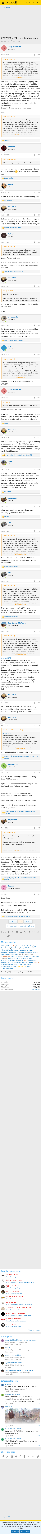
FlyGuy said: (7, 291)
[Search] (38, 2)
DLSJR (19, 1429)
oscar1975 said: (8, 59)
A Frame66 (22, 958)
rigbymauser (5, 966)
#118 (38, 773)
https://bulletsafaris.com (13, 1293)
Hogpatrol (35, 956)
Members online (8, 942)
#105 (38, 242)
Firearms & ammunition (13, 1344)
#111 (38, 470)
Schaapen (8, 1384)
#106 (38, 286)
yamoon (29, 958)
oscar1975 (6, 41)
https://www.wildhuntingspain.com (17, 1299)
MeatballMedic (21, 956)
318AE (3, 946)
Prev (13, 922)
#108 (38, 355)
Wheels (19, 952)
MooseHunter (13, 958)
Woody (7, 948)
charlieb (28, 964)
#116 (38, 703)
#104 (38, 215)
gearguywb (17, 962)
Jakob (13, 956)
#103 (38, 193)
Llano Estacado (33, 948)
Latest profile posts (9, 1381)
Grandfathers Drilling (13, 1355)
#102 (38, 155)
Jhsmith (13, 966)
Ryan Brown (15, 948)
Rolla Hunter (28, 946)
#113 (38, 531)
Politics (7, 1347)
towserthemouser (20, 950)
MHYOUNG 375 (10, 1429)
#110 (38, 438)
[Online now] (5, 210)
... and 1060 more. (7, 968)
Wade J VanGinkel (7, 964)
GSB (7, 946)
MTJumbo (9, 950)
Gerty (29, 966)
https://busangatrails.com (14, 1277)
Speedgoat (15, 954)
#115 (38, 631)
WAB (17, 960)
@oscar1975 (6, 658)
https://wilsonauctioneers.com (15, 1321)
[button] (3, 2)
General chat (9, 1352)
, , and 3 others (21, 812)
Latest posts (6, 1336)
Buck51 (10, 962)
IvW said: (6, 402)
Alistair (3, 950)
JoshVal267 (35, 989)
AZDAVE (17, 1394)
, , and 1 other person (21, 757)
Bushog (16, 964)
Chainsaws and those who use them (19, 1370)
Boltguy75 (23, 948)
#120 (38, 894)
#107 (38, 325)
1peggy (22, 964)
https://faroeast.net (12, 1310)
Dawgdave (8, 1407)
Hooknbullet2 (5, 954)
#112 (38, 506)
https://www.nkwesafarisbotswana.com (18, 1304)
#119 (38, 828)
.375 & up (8, 1367)
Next (27, 922)
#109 (38, 398)
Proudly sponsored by (11, 1271)
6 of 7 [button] (20, 922)
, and (13, 228)
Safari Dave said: (8, 159)
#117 (38, 725)
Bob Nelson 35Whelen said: (12, 730)
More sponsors (34, 1330)
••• (39, 1391)
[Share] (34, 55)
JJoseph (28, 956)
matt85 (24, 952)
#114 (38, 581)
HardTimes (12, 952)
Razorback (19, 946)
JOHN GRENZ (31, 960)
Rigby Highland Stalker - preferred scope (20, 1340)
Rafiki (21, 960)
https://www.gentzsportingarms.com (18, 1315)
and (13, 272)
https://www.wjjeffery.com (14, 1288)
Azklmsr (30, 962)
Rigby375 (4, 962)
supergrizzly (9, 1394)
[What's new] (34, 2)
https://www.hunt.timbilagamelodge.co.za (19, 1282)
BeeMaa (12, 960)
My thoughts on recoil (13, 1363)
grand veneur (32, 952)
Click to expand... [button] (20, 78)
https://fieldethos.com (13, 1326)
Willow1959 (5, 960)
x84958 (24, 962)
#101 (38, 55)
